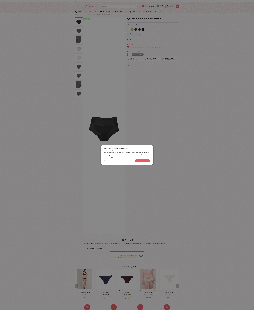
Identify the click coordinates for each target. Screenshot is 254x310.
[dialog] (127, 155)
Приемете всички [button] (142, 160)
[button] (111, 161)
